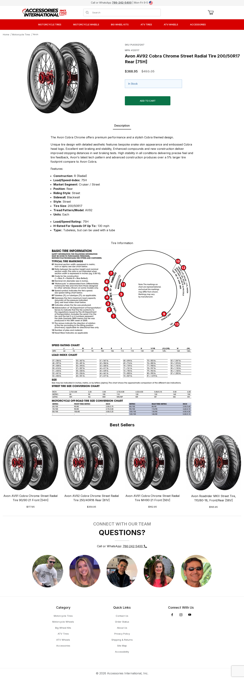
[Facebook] (172, 615)
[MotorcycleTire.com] (44, 12)
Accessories (63, 645)
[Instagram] (181, 615)
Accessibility (122, 651)
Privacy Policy (122, 633)
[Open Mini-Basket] (210, 12)
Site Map (122, 645)
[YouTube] (190, 615)
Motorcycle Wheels (63, 621)
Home (6, 34)
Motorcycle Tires (21, 34)
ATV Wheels (63, 639)
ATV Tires (63, 633)
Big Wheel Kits (63, 627)
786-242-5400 (122, 2)
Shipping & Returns (122, 639)
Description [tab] (122, 125)
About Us (122, 627)
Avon (35, 34)
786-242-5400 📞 (135, 546)
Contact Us (122, 615)
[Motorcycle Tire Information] (122, 332)
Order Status (122, 621)
